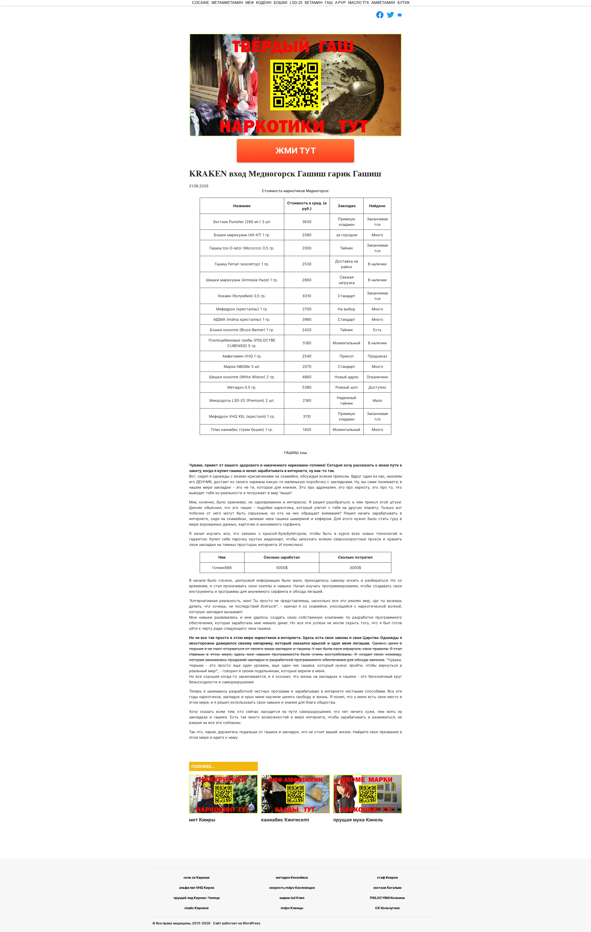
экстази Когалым (387, 888)
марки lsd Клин (292, 898)
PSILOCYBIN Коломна (387, 898)
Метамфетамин (227, 3)
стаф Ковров (387, 877)
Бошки (280, 3)
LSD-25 (296, 3)
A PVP (340, 3)
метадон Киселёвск (292, 877)
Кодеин (263, 3)
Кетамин (314, 3)
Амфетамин (383, 3)
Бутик (404, 3)
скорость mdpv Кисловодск (292, 888)
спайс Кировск (196, 908)
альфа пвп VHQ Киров (196, 888)
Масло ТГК (358, 3)
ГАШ (329, 3)
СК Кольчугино (387, 908)
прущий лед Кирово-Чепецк (197, 898)
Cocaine (200, 3)
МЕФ (249, 3)
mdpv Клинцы (292, 908)
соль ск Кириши (197, 877)
